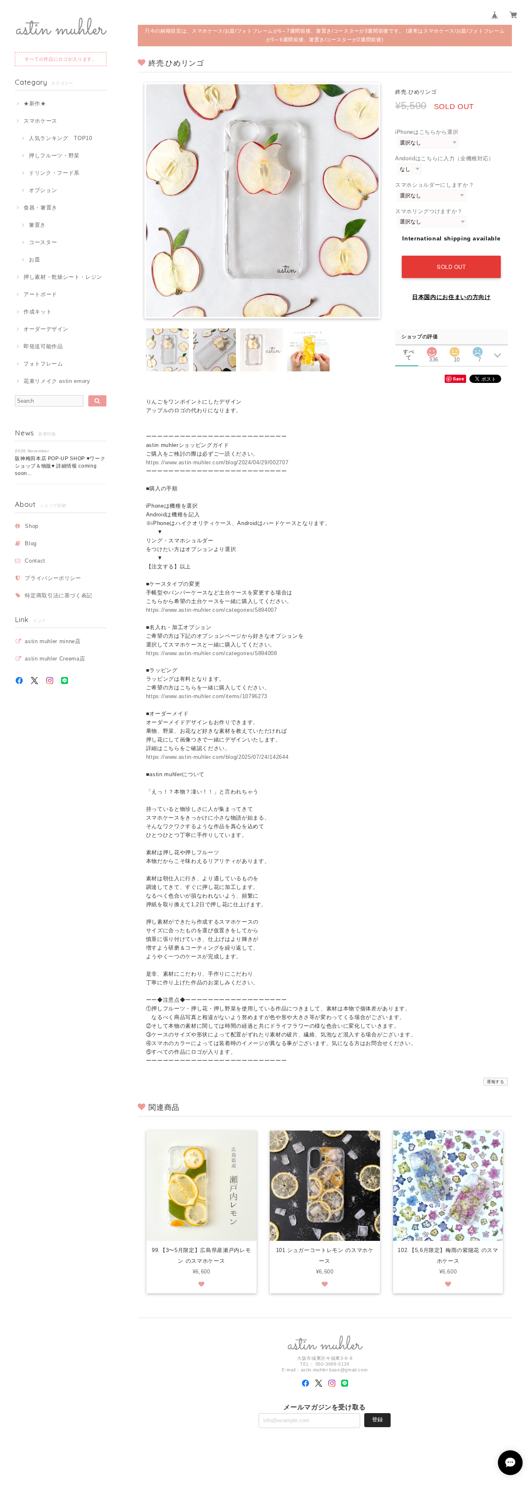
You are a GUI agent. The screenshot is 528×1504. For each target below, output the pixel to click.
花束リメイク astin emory (57, 381)
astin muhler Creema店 (55, 659)
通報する (495, 1081)
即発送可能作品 (43, 346)
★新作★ (35, 103)
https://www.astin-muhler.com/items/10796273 (206, 696)
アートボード (40, 294)
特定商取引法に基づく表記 (58, 595)
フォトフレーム (43, 364)
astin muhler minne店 (52, 641)
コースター (43, 242)
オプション (43, 190)
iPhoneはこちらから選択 (426, 132)
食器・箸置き (40, 207)
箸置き (37, 225)
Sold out (451, 267)
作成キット (38, 312)
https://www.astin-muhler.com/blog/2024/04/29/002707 (217, 462)
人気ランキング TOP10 (60, 138)
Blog (31, 543)
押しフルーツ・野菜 (54, 155)
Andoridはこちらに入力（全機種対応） (444, 158)
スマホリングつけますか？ (429, 211)
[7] (477, 349)
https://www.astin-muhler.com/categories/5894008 (211, 653)
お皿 (34, 260)
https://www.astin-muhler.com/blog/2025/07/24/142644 (217, 757)
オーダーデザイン (46, 329)
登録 (377, 1419)
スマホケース (40, 121)
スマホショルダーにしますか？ (434, 185)
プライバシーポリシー (53, 578)
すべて (408, 351)
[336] (431, 349)
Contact (35, 561)
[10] (454, 349)
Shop (31, 526)
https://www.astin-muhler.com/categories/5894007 (211, 610)
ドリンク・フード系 (54, 173)
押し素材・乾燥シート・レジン (63, 277)
